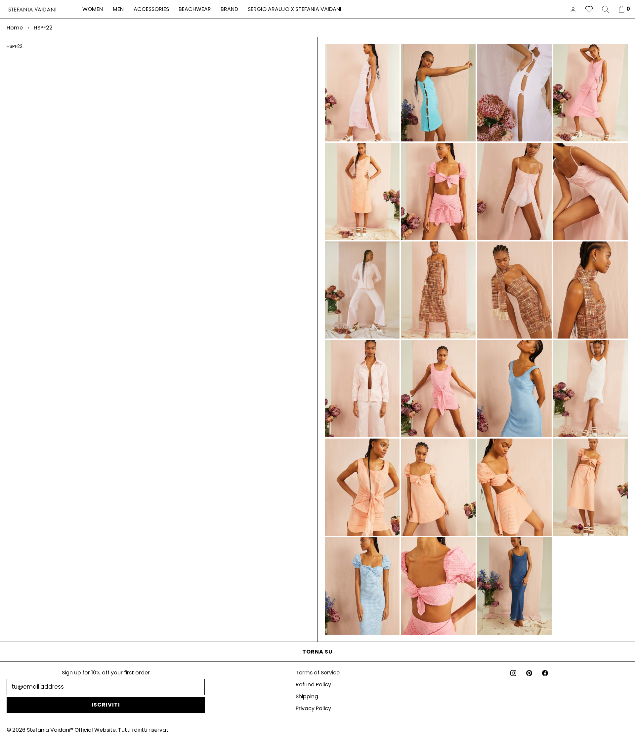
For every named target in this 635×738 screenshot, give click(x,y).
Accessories (151, 9)
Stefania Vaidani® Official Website (71, 730)
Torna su (317, 652)
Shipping (307, 696)
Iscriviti (106, 705)
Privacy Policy (313, 708)
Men (118, 9)
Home (15, 27)
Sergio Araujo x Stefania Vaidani (294, 9)
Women (92, 9)
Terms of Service (318, 672)
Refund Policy (313, 684)
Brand (229, 9)
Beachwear (195, 9)
